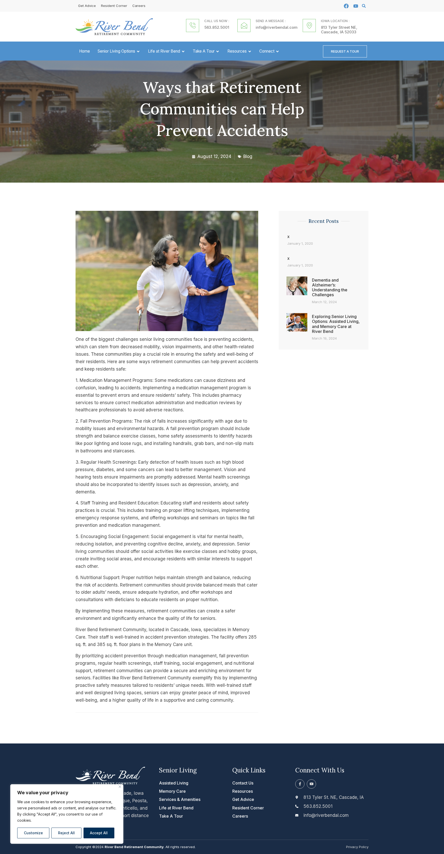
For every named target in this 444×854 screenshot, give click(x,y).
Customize (33, 833)
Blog (247, 156)
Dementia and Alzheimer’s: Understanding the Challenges (329, 287)
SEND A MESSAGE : (271, 21)
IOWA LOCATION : (335, 21)
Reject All (66, 833)
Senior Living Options (116, 51)
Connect (266, 51)
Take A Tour (204, 51)
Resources (237, 51)
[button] (363, 6)
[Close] (120, 787)
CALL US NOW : (216, 21)
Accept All (99, 833)
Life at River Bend (164, 51)
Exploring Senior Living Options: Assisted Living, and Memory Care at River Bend (336, 324)
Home (84, 51)
